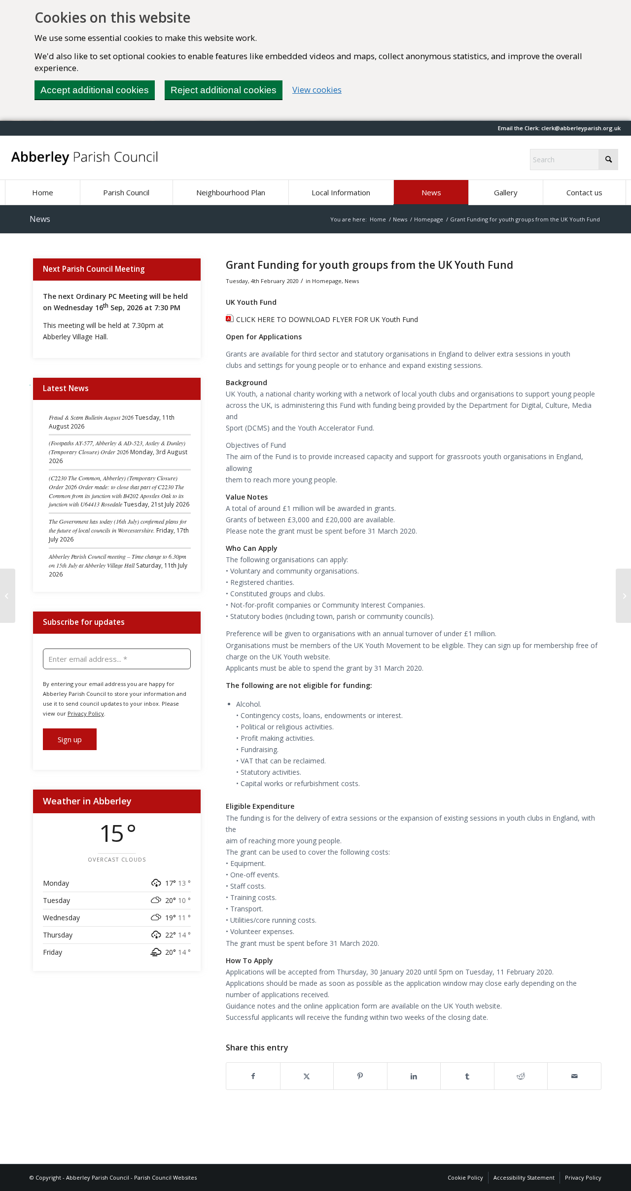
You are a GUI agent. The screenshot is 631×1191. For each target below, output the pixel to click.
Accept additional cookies (94, 90)
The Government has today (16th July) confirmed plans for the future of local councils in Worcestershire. (118, 525)
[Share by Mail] (574, 1076)
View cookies (317, 89)
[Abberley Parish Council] (85, 158)
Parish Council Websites (165, 1177)
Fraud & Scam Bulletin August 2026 (91, 417)
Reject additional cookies (224, 90)
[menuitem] (42, 192)
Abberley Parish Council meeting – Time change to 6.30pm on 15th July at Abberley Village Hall (117, 560)
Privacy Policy (86, 713)
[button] (581, 128)
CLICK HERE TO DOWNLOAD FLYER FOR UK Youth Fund (327, 319)
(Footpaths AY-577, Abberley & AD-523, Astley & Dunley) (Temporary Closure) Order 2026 (117, 447)
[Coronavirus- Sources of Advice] (7, 596)
